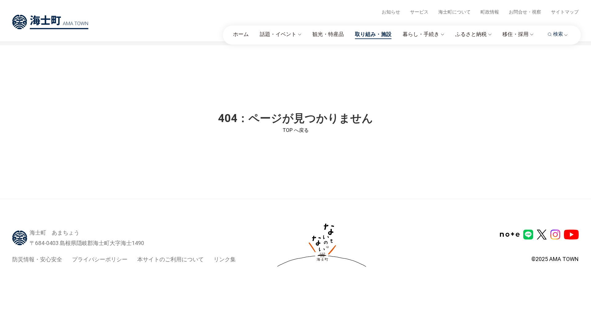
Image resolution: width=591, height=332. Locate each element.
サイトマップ (565, 12)
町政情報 (489, 12)
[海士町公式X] (542, 234)
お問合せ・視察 (525, 12)
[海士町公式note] (510, 234)
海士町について (454, 12)
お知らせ (391, 12)
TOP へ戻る (296, 130)
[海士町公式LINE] (528, 234)
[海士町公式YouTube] (571, 234)
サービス (419, 12)
